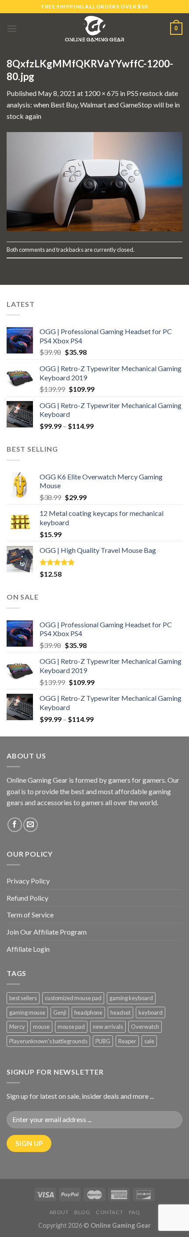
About (59, 1212)
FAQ (134, 1212)
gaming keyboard (131, 997)
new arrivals (108, 1026)
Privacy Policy (28, 880)
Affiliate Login (28, 949)
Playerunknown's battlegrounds (48, 1041)
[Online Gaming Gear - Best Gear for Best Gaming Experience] (94, 28)
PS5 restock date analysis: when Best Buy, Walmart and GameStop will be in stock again (93, 104)
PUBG (102, 1041)
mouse (41, 1026)
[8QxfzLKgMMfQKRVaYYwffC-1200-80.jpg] (94, 181)
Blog (82, 1212)
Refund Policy (27, 898)
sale (149, 1041)
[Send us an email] (30, 824)
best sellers (23, 997)
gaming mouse (27, 1012)
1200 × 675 (101, 93)
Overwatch (145, 1026)
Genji (59, 1012)
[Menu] (12, 28)
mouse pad (71, 1026)
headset (120, 1012)
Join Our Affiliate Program (47, 932)
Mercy (17, 1026)
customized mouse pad (73, 997)
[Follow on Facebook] (14, 824)
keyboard (150, 1012)
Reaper (127, 1041)
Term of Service (30, 914)
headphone (88, 1012)
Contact (109, 1212)
